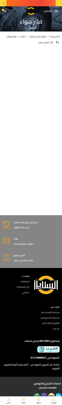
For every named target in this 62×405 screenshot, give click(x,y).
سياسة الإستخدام (50, 312)
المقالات (24, 281)
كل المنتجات (22, 287)
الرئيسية (55, 36)
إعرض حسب (44, 42)
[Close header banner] (4, 3)
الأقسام (32, 27)
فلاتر (22, 36)
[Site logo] (31, 11)
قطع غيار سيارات (37, 36)
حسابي (25, 292)
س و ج (56, 328)
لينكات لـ (25, 276)
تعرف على (55, 307)
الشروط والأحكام (51, 323)
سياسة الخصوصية (50, 318)
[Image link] (46, 284)
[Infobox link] (31, 225)
